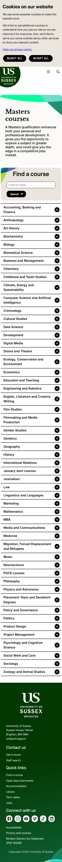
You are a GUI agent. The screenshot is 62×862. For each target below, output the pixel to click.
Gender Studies (14, 430)
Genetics (10, 438)
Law (6, 487)
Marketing (11, 503)
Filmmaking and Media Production (20, 420)
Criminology (12, 311)
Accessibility (14, 827)
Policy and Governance (20, 610)
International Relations (20, 463)
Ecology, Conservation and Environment (23, 361)
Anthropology (13, 220)
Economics (11, 372)
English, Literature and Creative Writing (27, 399)
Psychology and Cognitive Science (22, 645)
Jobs (9, 803)
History (8, 455)
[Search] (58, 74)
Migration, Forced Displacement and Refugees (27, 546)
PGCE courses (13, 573)
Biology (9, 244)
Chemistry (11, 269)
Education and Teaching (21, 380)
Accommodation (16, 786)
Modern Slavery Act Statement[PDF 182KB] (24, 841)
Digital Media (13, 343)
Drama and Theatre (17, 351)
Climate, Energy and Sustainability (18, 287)
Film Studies (12, 409)
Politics (8, 618)
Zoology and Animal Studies (24, 672)
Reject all (14, 58)
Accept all (41, 58)
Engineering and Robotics (22, 388)
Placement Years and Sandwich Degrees (26, 599)
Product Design (14, 626)
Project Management (19, 634)
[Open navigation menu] (48, 71)
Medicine (10, 536)
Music (7, 557)
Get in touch (13, 754)
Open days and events (19, 780)
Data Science (13, 327)
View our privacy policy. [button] (17, 49)
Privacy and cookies (18, 833)
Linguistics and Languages (23, 495)
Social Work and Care (19, 655)
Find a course (14, 775)
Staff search (13, 760)
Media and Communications (24, 528)
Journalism (11, 479)
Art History (11, 228)
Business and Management (23, 261)
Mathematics (13, 512)
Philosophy (11, 581)
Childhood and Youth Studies (24, 277)
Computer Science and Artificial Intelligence (27, 300)
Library (10, 791)
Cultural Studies (15, 319)
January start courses (19, 471)
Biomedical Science (18, 253)
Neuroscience (13, 565)
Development (13, 335)
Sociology (10, 664)
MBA (6, 519)
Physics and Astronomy (21, 589)
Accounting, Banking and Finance (22, 209)
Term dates (13, 797)
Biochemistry (13, 236)
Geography (11, 447)
